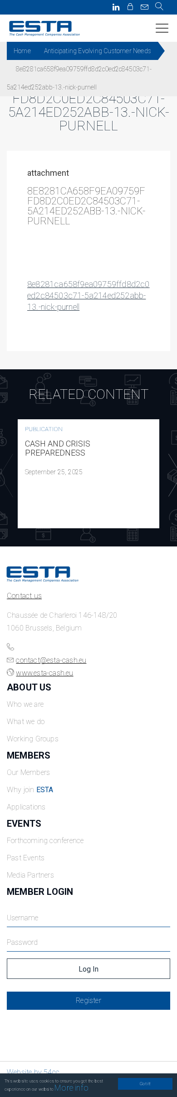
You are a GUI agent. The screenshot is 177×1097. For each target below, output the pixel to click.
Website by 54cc (33, 1072)
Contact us (24, 595)
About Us (29, 687)
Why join (30, 789)
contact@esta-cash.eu (51, 660)
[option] (88, 473)
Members (28, 755)
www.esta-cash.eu (44, 673)
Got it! (145, 1083)
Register (88, 1000)
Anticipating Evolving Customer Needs (97, 51)
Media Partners (30, 875)
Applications (26, 807)
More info (71, 1087)
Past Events (25, 858)
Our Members (28, 772)
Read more (88, 473)
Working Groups (33, 739)
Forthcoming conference (45, 840)
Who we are (25, 704)
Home (22, 51)
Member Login (40, 891)
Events (24, 823)
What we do (25, 721)
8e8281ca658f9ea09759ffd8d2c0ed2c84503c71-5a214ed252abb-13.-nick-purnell (88, 295)
